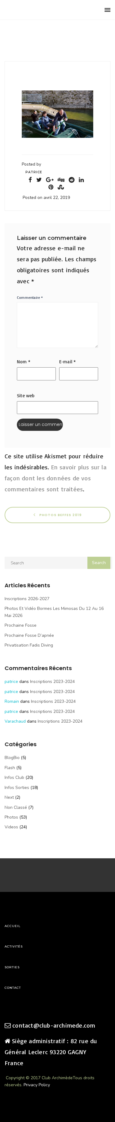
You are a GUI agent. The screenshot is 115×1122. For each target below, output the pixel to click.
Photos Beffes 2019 (60, 514)
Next (9, 797)
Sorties (12, 967)
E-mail (67, 362)
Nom (23, 362)
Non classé (16, 807)
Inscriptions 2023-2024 (52, 681)
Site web (26, 395)
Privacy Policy (37, 1085)
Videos (11, 827)
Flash (10, 768)
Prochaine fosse (20, 625)
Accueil (13, 926)
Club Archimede (36, 10)
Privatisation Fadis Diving (29, 645)
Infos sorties (17, 787)
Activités (14, 946)
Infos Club (14, 777)
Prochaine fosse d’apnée (29, 635)
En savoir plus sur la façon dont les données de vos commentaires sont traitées (55, 478)
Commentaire (30, 297)
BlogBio (12, 758)
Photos (11, 817)
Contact (13, 988)
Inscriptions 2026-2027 (27, 599)
